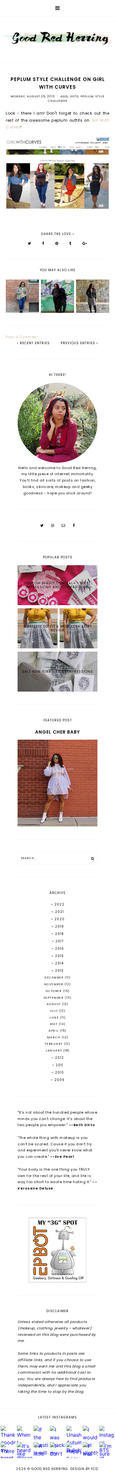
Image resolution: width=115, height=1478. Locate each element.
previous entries (78, 343)
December (54, 977)
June (54, 1017)
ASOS (64, 96)
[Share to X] (29, 243)
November (54, 984)
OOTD (74, 96)
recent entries (34, 343)
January (54, 1050)
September (54, 998)
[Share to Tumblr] (70, 243)
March (54, 1037)
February (54, 1044)
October (54, 991)
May (54, 1024)
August (54, 1004)
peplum (87, 96)
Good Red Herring (49, 1468)
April (54, 1031)
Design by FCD (84, 1468)
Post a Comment (22, 336)
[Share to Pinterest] (56, 243)
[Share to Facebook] (43, 243)
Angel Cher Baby (57, 732)
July (54, 1011)
